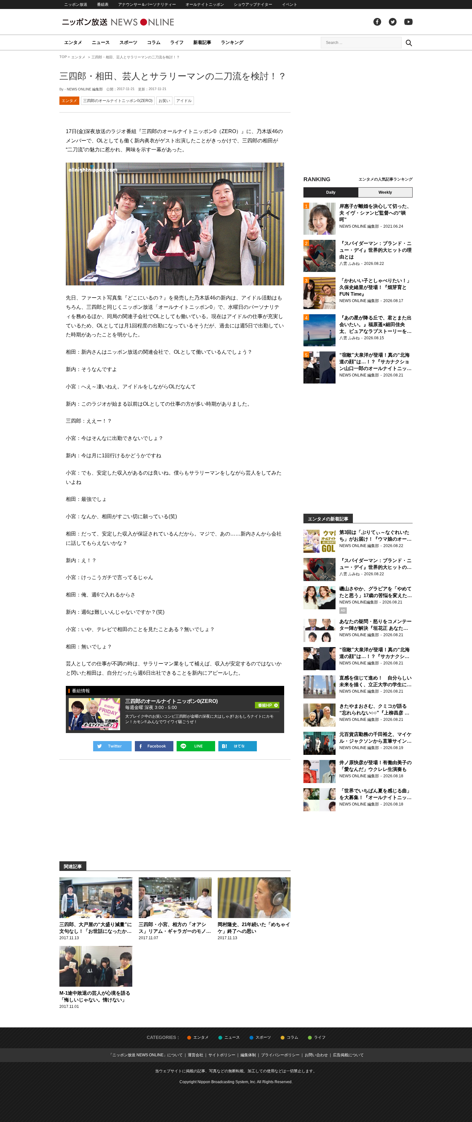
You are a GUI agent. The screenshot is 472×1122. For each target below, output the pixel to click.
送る (196, 746)
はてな (237, 746)
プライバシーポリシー (280, 1055)
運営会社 (195, 1055)
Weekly (385, 192)
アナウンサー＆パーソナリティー (147, 4)
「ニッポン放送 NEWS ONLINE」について (146, 1055)
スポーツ (128, 42)
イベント (289, 4)
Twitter (393, 22)
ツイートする (112, 746)
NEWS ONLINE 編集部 (85, 89)
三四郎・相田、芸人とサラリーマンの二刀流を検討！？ (173, 76)
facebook (377, 22)
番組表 (103, 4)
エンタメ (73, 42)
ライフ (177, 42)
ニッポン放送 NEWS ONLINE (130, 22)
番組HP (267, 703)
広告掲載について (348, 1055)
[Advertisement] (358, 114)
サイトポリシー (221, 1055)
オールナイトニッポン (205, 4)
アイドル (184, 100)
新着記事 (202, 42)
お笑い (164, 100)
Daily (331, 192)
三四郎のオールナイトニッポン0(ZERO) (118, 100)
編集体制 (248, 1055)
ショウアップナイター (253, 4)
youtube (408, 22)
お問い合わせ (316, 1055)
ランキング (232, 42)
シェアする (154, 746)
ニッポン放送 (75, 4)
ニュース (101, 42)
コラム (154, 42)
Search (409, 42)
